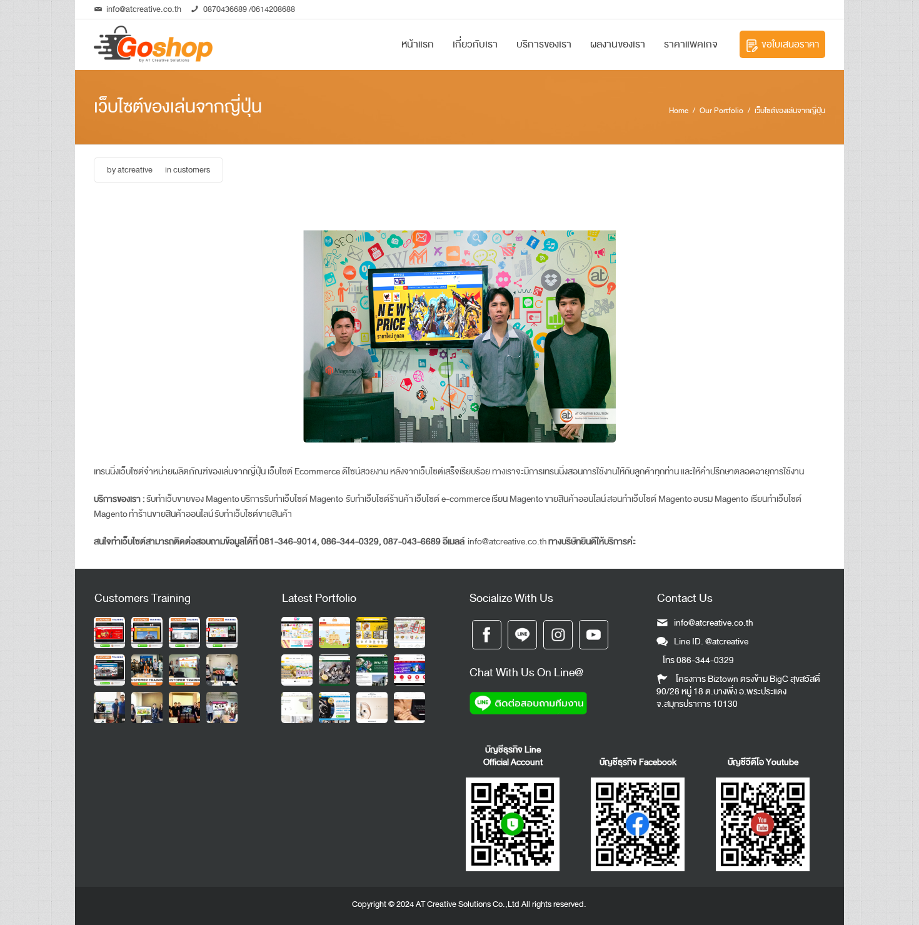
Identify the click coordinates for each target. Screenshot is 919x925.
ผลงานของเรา (617, 44)
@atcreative (726, 641)
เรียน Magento (517, 499)
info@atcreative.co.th (143, 9)
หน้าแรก (417, 44)
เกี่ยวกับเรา (475, 44)
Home (678, 110)
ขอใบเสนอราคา (790, 44)
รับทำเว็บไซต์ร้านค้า (378, 499)
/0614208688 (271, 9)
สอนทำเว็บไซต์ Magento (649, 499)
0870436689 (225, 9)
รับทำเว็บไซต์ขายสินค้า (253, 514)
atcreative (135, 169)
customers (191, 169)
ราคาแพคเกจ (691, 44)
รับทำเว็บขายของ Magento (192, 499)
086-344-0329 (705, 660)
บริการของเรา (543, 44)
